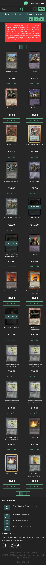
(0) (42, 9)
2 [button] (24, 47)
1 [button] (21, 47)
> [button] (28, 47)
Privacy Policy (15, 553)
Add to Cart (11, 84)
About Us (6, 534)
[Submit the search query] (20, 9)
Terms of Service (30, 553)
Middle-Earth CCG (18, 14)
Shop (6, 14)
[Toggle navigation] (3, 3)
